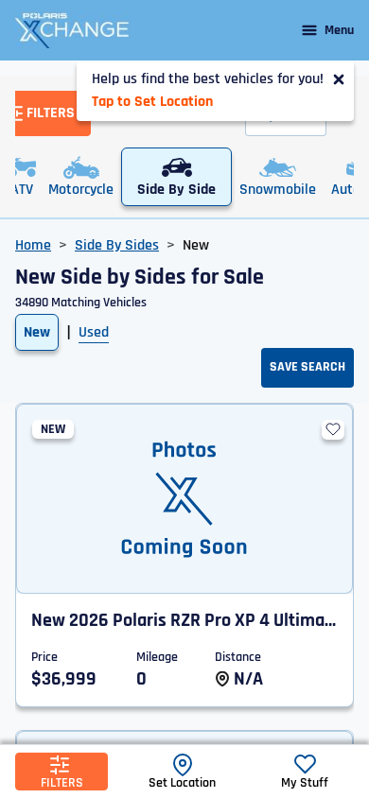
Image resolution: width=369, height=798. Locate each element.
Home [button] (33, 245)
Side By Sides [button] (117, 245)
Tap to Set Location (152, 102)
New (37, 332)
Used (94, 332)
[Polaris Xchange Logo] (72, 30)
